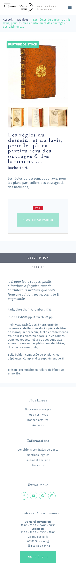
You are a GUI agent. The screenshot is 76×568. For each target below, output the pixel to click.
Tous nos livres (38, 414)
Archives (38, 425)
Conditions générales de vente (38, 449)
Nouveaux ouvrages (38, 409)
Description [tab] (38, 257)
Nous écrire (38, 557)
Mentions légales (38, 455)
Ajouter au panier (38, 220)
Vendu (38, 208)
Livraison (38, 465)
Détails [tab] (38, 267)
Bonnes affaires (38, 420)
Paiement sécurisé (38, 460)
